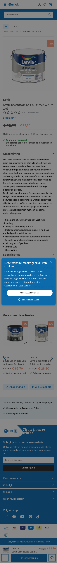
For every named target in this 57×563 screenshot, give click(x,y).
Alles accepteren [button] (29, 292)
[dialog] (28, 281)
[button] (28, 299)
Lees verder (25, 285)
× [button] (51, 262)
